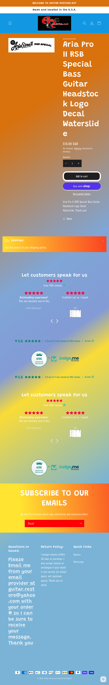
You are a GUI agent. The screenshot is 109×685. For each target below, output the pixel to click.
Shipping (77, 148)
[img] (54, 281)
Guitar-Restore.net (50, 678)
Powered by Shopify (65, 678)
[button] (10, 23)
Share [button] (69, 218)
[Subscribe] (80, 523)
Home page (79, 561)
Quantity (66, 157)
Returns (77, 554)
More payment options (82, 193)
